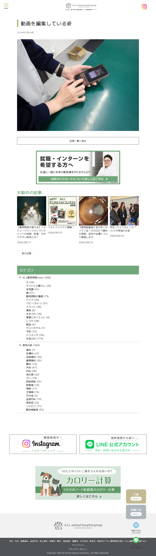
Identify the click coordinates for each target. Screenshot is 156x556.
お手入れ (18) (34, 313)
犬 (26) (30, 282)
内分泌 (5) (32, 395)
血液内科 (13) (34, 399)
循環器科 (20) (34, 360)
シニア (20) (32, 299)
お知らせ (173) (34, 338)
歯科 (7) (30, 349)
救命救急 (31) (34, 381)
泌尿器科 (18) (34, 356)
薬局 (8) (31, 310)
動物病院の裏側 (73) (37, 296)
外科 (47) (31, 367)
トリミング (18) (35, 335)
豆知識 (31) (32, 289)
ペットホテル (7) (35, 327)
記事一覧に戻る (78, 140)
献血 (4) (31, 324)
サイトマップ (78, 545)
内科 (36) (31, 371)
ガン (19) (31, 378)
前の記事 (26, 253)
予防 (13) (31, 331)
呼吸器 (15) (32, 385)
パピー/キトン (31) (37, 303)
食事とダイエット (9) (38, 317)
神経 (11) (31, 388)
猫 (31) (30, 292)
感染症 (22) (32, 402)
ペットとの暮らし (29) (38, 285)
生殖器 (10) (32, 392)
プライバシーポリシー (78, 549)
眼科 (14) (31, 363)
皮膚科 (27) (32, 353)
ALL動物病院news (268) (37, 277)
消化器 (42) (32, 374)
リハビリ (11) (34, 406)
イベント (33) (34, 306)
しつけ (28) (32, 320)
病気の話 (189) (31, 345)
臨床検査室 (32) (35, 409)
